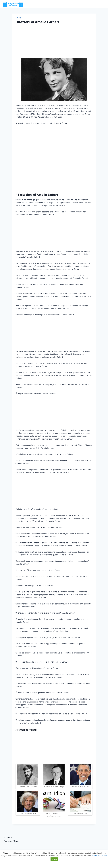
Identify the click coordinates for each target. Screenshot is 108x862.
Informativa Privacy (11, 841)
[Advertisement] (54, 43)
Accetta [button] (54, 859)
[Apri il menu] (103, 4)
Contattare (7, 837)
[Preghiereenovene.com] (13, 4)
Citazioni (19, 18)
